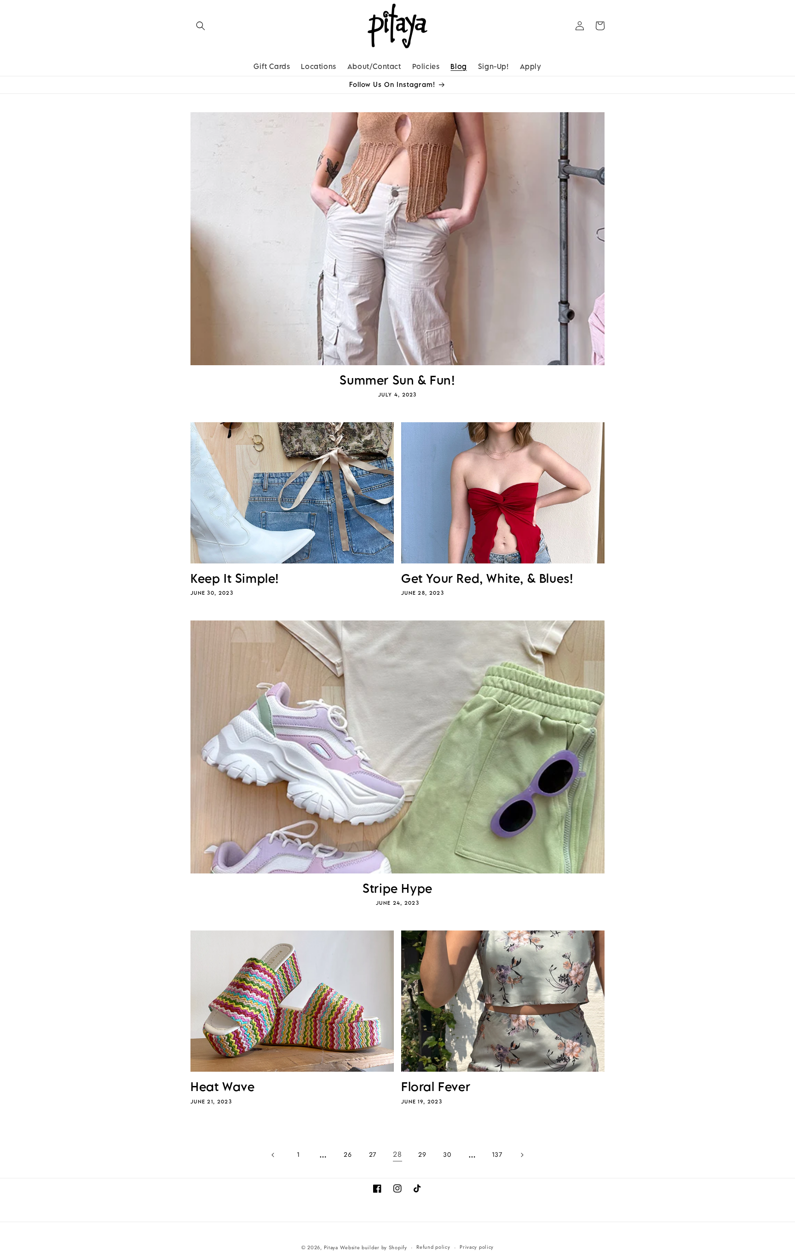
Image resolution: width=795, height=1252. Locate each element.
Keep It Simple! (234, 578)
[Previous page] (273, 1155)
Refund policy (433, 1247)
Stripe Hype (397, 888)
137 (497, 1154)
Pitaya (331, 1247)
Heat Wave (222, 1087)
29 (422, 1154)
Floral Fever (435, 1087)
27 (372, 1154)
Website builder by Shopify (373, 1247)
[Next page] (522, 1155)
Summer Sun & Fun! (397, 380)
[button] (200, 26)
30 (447, 1154)
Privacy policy (477, 1247)
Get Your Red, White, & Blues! (487, 578)
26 (347, 1154)
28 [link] (397, 1154)
